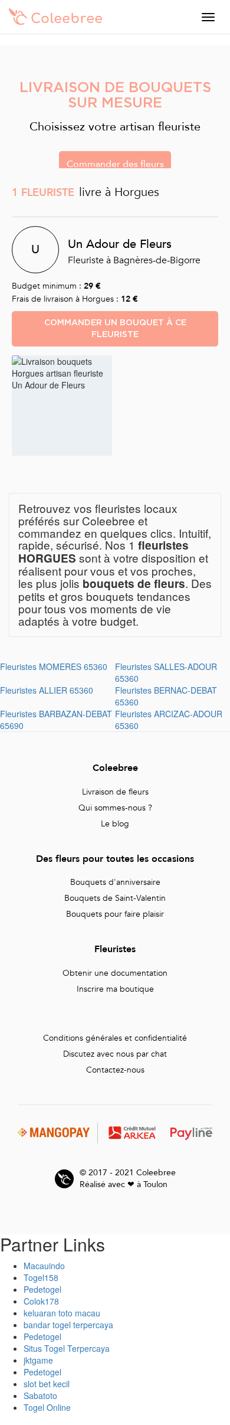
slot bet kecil (47, 1384)
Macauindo (44, 1266)
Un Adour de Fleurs (120, 243)
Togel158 (41, 1277)
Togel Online (47, 1407)
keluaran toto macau (62, 1313)
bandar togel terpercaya (68, 1325)
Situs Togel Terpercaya (67, 1348)
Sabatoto (40, 1395)
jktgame (38, 1360)
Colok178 (41, 1301)
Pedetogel (42, 1289)
